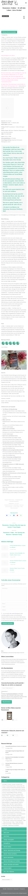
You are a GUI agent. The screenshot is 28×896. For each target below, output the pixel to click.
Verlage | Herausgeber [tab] (9, 839)
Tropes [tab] (5, 829)
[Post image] (4, 547)
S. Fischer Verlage (16, 506)
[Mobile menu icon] (26, 3)
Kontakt (4, 888)
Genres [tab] (5, 780)
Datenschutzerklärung (12, 693)
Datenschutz (10, 888)
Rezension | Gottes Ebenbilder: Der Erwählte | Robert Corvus (17, 554)
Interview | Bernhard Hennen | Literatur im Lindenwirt (18, 561)
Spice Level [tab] (6, 832)
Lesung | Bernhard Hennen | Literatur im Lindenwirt (18, 546)
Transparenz (22, 888)
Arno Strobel (17, 503)
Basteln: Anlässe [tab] (7, 846)
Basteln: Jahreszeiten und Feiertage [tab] (12, 850)
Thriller (21, 506)
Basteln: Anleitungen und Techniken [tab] (12, 861)
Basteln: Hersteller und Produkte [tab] (11, 864)
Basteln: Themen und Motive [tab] (10, 854)
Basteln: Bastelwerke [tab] (8, 857)
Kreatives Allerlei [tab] (7, 868)
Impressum (16, 888)
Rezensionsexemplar (9, 506)
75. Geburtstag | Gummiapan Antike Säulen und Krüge (15, 770)
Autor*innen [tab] (6, 836)
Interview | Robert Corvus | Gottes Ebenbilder (17, 569)
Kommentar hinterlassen (14, 501)
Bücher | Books (5, 16)
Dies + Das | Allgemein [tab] (9, 871)
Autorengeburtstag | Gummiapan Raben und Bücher (15, 751)
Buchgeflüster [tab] (7, 843)
